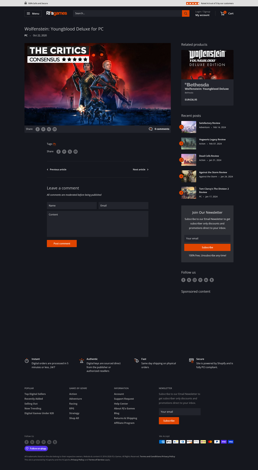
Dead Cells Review (209, 155)
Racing (73, 403)
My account (202, 15)
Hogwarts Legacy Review (212, 139)
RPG (71, 408)
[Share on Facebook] (38, 129)
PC (25, 35)
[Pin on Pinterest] (43, 129)
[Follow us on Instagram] (195, 280)
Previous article (58, 169)
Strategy (74, 413)
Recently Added (33, 398)
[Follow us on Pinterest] (200, 280)
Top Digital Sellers (35, 394)
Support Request (124, 398)
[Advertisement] (207, 320)
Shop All (74, 418)
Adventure (75, 398)
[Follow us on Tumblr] (212, 280)
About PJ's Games (124, 408)
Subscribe (207, 247)
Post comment (62, 243)
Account (119, 394)
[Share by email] (55, 129)
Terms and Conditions (150, 456)
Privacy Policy (168, 456)
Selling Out (31, 403)
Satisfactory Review (209, 122)
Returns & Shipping (125, 418)
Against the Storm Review (213, 172)
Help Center (121, 403)
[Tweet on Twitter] (49, 129)
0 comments (162, 129)
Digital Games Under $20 (39, 413)
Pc (54, 144)
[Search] (185, 13)
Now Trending (32, 408)
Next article (139, 169)
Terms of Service (97, 459)
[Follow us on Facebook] (183, 280)
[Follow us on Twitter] (189, 280)
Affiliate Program (124, 423)
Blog (116, 413)
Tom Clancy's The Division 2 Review (214, 190)
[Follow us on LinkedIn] (206, 280)
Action (73, 394)
